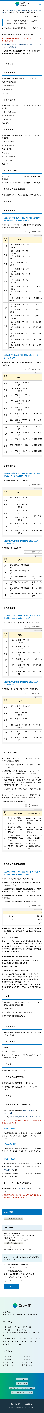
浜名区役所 (7, 1359)
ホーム (6, 10)
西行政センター (28, 1362)
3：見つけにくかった (15, 1280)
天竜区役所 (26, 1359)
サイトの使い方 (22, 1383)
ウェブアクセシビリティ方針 (22, 1392)
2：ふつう (26, 1267)
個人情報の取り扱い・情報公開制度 (22, 1388)
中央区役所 (26, 1356)
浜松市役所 (7, 1356)
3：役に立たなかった (15, 1271)
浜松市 (22, 3)
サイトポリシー (22, 1379)
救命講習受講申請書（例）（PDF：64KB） (25, 1116)
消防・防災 (13, 10)
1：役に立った (12, 1267)
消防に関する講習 (32, 10)
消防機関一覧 (8, 1170)
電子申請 (22, 1188)
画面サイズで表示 (36, 231)
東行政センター (9, 1362)
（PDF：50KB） (29, 1110)
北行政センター (28, 1365)
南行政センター (9, 1365)
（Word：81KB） (9, 1113)
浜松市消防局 (22, 10)
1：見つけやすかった (15, 1277)
